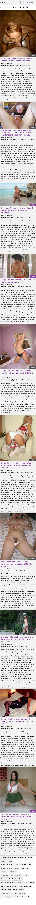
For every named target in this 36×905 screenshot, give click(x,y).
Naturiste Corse (6, 890)
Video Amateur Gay (25, 886)
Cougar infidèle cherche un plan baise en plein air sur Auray (17, 280)
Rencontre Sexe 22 (23, 897)
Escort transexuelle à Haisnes (10, 875)
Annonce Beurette (6, 861)
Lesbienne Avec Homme (8, 872)
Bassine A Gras (17, 879)
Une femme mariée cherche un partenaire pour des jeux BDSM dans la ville (17, 564)
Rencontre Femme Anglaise (23, 857)
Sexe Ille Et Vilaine (7, 857)
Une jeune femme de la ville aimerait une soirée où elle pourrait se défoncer (16, 210)
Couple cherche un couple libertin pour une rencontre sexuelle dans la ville (16, 372)
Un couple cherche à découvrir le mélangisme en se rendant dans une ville (16, 721)
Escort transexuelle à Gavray (10, 868)
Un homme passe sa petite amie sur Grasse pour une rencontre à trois (16, 59)
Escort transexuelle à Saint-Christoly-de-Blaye (16, 864)
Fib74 (2, 2)
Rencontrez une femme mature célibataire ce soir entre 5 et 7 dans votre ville (16, 816)
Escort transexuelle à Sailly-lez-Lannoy (13, 893)
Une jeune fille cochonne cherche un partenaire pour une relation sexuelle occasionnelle (17, 639)
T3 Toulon (25, 875)
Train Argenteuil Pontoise (9, 886)
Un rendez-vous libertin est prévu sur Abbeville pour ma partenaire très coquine (17, 465)
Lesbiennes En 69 (18, 890)
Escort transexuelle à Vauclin (25, 882)
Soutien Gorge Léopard (8, 897)
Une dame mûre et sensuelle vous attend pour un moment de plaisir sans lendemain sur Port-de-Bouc (15, 132)
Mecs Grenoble (6, 879)
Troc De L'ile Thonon (7, 882)
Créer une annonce (28, 2)
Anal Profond (25, 868)
